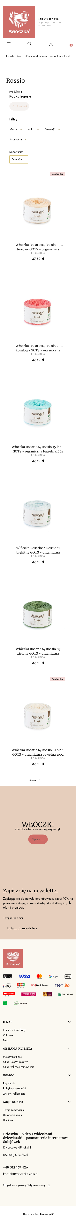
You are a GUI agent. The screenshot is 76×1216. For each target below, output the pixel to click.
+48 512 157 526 (48, 19)
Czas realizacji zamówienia (18, 1067)
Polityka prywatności (14, 1088)
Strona (32, 780)
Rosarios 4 (22, 106)
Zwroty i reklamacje (14, 1094)
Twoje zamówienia (14, 1110)
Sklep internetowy (37, 1214)
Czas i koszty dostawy (15, 1062)
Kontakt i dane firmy (14, 1030)
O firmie (8, 1035)
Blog (5, 1040)
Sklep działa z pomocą (24, 1185)
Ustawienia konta (12, 1115)
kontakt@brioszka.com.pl (20, 1174)
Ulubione (8, 1120)
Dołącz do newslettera (22, 928)
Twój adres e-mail (13, 918)
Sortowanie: (16, 152)
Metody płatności (12, 1057)
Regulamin (9, 1083)
